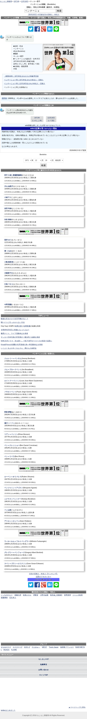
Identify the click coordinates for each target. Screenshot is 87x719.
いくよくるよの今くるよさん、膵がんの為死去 (18, 348)
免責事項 (43, 664)
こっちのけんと (7, 595)
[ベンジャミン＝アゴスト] (43, 490)
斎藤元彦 (17, 595)
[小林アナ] (43, 200)
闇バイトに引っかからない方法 (13, 322)
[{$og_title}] (50, 29)
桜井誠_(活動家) (56, 595)
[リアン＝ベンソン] (43, 437)
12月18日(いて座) (51, 119)
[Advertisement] (43, 605)
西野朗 (4, 98)
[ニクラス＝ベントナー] (43, 502)
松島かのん (27, 595)
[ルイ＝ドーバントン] (43, 383)
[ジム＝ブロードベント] (43, 372)
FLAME (14, 650)
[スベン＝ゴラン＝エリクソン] (43, 566)
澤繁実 (35, 595)
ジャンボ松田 (77, 595)
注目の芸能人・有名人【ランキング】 (43, 574)
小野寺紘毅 (44, 595)
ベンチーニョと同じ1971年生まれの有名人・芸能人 (24, 80)
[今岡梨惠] (43, 307)
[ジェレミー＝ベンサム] (43, 361)
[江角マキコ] (43, 287)
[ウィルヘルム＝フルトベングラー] (43, 544)
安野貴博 (67, 595)
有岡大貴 (18, 326)
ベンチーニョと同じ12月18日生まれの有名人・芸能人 (24, 83)
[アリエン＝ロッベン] (43, 524)
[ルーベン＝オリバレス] (43, 479)
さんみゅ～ (36, 647)
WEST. (44, 647)
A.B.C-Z (27, 647)
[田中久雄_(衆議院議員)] (43, 178)
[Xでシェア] (30, 29)
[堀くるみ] (43, 254)
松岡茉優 (26, 326)
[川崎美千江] (43, 276)
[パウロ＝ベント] (43, 394)
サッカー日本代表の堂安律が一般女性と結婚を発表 (20, 337)
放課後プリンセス (67, 647)
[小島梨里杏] (43, 265)
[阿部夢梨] (43, 415)
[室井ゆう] (43, 243)
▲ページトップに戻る (77, 707)
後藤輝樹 (4, 597)
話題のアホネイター (43, 576)
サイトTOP (43, 675)
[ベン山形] (43, 513)
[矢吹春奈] (43, 222)
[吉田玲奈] (43, 211)
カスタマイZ (17, 647)
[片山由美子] (43, 189)
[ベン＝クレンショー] (43, 448)
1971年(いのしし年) (37, 119)
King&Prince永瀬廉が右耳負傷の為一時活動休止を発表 (22, 344)
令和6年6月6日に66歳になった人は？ (15, 330)
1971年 (16, 1)
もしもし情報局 (6, 1)
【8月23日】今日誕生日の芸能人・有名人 (43, 14)
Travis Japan (53, 647)
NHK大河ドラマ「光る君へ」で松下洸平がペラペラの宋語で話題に (26, 341)
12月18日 (24, 1)
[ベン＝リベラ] (43, 459)
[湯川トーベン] (43, 426)
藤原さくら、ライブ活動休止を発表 (14, 333)
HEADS (6, 650)
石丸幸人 (12, 597)
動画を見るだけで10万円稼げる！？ (14, 319)
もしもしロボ (43, 659)
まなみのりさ (6, 647)
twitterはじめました (8, 710)
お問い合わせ (43, 670)
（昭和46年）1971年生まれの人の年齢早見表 (21, 76)
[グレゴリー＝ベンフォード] (43, 555)
